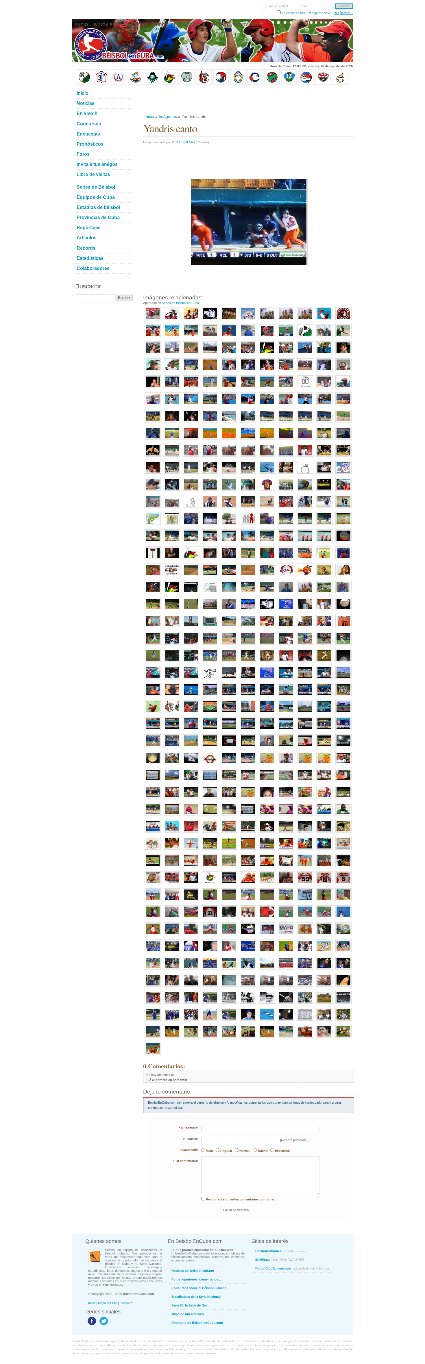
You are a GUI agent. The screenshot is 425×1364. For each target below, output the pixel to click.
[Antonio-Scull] (209, 1004)
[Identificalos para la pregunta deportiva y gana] (190, 764)
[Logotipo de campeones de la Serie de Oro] (305, 337)
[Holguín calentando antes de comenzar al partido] (248, 1038)
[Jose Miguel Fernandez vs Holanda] (190, 645)
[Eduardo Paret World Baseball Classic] (209, 662)
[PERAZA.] (209, 901)
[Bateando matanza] (171, 542)
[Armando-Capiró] (229, 1004)
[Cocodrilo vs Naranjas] (286, 1038)
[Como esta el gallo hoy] (209, 833)
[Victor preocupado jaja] (152, 696)
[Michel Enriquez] (171, 491)
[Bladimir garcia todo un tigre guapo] (190, 730)
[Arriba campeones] (324, 542)
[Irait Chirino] (171, 388)
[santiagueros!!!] (190, 320)
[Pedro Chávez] (267, 1004)
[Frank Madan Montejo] (209, 423)
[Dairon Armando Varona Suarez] (190, 423)
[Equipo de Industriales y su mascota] (305, 987)
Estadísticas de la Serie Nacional (196, 1296)
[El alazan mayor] (190, 337)
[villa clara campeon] (305, 867)
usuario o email (277, 6)
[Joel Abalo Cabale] (324, 371)
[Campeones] (190, 559)
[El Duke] (171, 1004)
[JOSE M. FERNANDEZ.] (229, 935)
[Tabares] (305, 1004)
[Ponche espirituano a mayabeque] (171, 474)
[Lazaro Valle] (190, 987)
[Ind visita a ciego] (229, 679)
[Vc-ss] (209, 576)
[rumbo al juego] (267, 627)
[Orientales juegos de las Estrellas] (286, 970)
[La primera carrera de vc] (286, 696)
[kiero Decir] (305, 474)
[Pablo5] (305, 508)
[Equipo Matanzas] (170, 84)
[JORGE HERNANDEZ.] (209, 935)
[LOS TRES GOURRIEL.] (229, 918)
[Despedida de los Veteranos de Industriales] (171, 1021)
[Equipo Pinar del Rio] (84, 84)
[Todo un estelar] (343, 952)
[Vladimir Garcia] (190, 457)
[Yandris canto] (324, 696)
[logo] (343, 320)
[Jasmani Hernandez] (286, 525)
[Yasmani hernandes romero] (152, 798)
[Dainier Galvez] (229, 491)
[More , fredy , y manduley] (190, 867)
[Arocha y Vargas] (152, 987)
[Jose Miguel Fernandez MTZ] (267, 645)
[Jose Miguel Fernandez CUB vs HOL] (324, 645)
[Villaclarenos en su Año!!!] (229, 320)
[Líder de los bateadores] (152, 679)
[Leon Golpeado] (267, 662)
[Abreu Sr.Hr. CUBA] (343, 645)
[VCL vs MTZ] (343, 1038)
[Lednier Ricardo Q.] (171, 405)
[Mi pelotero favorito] (324, 457)
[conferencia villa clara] (209, 867)
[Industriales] (209, 320)
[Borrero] (324, 730)
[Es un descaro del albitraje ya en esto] (324, 747)
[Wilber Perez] (152, 491)
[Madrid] (171, 508)
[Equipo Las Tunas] (272, 84)
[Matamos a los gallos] (305, 388)
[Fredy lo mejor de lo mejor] (229, 850)
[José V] (343, 423)
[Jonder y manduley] (267, 816)
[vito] (248, 491)
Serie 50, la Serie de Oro (189, 1305)
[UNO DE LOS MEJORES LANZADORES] (152, 1055)
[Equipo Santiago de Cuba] (323, 84)
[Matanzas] (229, 525)
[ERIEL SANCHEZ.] (343, 884)
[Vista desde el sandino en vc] (286, 730)
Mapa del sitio (107, 1303)
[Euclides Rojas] (343, 1021)
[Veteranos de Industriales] (305, 970)
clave (305, 6)
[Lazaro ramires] (209, 730)
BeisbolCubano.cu (281, 1251)
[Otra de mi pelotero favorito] (343, 457)
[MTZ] (248, 645)
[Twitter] (103, 1325)
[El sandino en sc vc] (343, 679)
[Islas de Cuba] (267, 1021)
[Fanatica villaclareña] (324, 1038)
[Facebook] (91, 1325)
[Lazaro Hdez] (171, 337)
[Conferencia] (248, 884)
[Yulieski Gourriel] (267, 337)
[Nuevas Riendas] (248, 320)
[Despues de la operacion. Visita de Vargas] (267, 320)
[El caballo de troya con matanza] (209, 542)
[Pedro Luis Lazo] (343, 337)
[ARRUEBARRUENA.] (190, 935)
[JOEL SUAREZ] (324, 662)
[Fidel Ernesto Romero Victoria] (305, 405)
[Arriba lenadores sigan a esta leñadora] (171, 525)
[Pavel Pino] (209, 440)
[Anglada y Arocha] (343, 970)
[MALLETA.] (286, 918)
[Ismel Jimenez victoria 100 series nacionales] (343, 474)
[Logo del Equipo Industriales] (190, 952)
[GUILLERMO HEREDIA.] (343, 918)
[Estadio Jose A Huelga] (229, 627)
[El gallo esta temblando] (305, 798)
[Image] (190, 354)
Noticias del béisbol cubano (192, 1270)
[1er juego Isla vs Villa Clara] (190, 491)
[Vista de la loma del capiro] (209, 696)
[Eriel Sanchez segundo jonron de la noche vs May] (324, 474)
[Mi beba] (267, 798)
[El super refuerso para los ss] (324, 833)
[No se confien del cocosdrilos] (229, 833)
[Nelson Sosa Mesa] (324, 405)
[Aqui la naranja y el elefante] (267, 764)
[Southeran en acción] (305, 354)
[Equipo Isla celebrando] (209, 491)
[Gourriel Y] (286, 371)
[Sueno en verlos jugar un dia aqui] (286, 713)
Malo (209, 1150)
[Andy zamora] (248, 730)
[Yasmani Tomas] (152, 1021)
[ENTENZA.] (152, 935)
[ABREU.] (267, 918)
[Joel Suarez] (209, 679)
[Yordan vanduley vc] (305, 781)
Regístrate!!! (343, 13)
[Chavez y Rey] (267, 952)
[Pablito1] (343, 508)
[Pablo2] (248, 508)
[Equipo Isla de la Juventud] (152, 84)
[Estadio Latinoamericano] (171, 952)
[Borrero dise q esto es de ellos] (305, 850)
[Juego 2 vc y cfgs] (229, 764)
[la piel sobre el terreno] (267, 593)
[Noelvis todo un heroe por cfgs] (343, 816)
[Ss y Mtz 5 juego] (286, 798)
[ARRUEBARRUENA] (324, 884)
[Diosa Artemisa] (171, 354)
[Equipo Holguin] (289, 84)
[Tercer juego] (190, 884)
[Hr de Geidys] (267, 1038)
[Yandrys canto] (171, 730)
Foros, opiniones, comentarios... (196, 1279)
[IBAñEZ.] (248, 901)
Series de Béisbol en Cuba (180, 303)
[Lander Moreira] (324, 354)
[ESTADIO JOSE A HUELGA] (305, 627)
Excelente (282, 1150)
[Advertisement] (248, 99)
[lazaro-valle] (190, 1021)
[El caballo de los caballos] (324, 850)
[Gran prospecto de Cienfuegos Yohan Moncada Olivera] (286, 337)
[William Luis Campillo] (229, 405)
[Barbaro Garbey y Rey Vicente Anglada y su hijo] (190, 1004)
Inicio (149, 116)
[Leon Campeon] (324, 627)
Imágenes (168, 116)
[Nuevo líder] (171, 679)
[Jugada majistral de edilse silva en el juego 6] (209, 816)
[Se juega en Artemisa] (152, 354)
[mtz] (267, 354)
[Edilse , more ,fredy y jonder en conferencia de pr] (152, 833)
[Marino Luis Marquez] (190, 405)
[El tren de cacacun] (171, 764)
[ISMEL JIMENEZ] (305, 884)
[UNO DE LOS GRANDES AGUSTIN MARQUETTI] (286, 627)
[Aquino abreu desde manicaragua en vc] (190, 781)
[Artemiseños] (152, 337)
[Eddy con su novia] (152, 388)
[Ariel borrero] (248, 696)
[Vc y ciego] (305, 713)
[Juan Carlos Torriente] (305, 440)
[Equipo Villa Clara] (204, 84)
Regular (226, 1150)
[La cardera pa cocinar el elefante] (152, 764)
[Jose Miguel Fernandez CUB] (286, 645)
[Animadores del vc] (171, 798)
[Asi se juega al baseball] (171, 970)
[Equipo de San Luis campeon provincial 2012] (324, 593)
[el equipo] (248, 525)
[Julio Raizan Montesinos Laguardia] (286, 1021)
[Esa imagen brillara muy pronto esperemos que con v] (286, 610)
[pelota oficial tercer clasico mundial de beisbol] (343, 610)
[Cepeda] (248, 474)
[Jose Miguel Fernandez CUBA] (190, 662)
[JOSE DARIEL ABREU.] (324, 918)
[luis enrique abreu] (190, 833)
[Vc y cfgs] (209, 747)
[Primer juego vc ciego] (209, 713)
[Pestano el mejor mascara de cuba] (305, 696)
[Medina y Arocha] (171, 987)
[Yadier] (324, 559)
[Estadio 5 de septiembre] (229, 816)
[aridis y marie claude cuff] (152, 474)
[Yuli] (152, 593)
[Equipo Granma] (306, 84)
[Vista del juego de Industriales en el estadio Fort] (324, 1004)
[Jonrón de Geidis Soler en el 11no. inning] (171, 1038)
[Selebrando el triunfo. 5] (229, 798)
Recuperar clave (319, 13)
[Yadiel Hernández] (171, 850)
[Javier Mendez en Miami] (248, 987)
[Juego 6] (343, 798)
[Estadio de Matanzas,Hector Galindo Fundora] (209, 371)
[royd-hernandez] (305, 457)
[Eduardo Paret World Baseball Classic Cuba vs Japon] (229, 662)
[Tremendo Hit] (171, 747)
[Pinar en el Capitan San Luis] (229, 867)
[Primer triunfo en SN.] (171, 440)
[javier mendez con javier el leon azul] (267, 525)
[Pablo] (190, 508)
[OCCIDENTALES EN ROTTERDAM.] (171, 901)
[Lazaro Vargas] (209, 593)
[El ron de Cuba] (286, 474)
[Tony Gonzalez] (267, 987)
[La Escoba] (343, 987)
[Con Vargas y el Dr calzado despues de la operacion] (305, 593)
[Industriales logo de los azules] (248, 952)
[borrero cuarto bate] (343, 867)
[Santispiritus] (324, 423)
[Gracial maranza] (152, 542)
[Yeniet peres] (343, 713)
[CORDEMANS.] (171, 935)
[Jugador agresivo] (324, 952)
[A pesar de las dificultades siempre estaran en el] (267, 610)
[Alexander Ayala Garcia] (171, 423)
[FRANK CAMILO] (324, 901)
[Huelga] (229, 474)
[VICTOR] (229, 371)
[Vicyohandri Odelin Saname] (343, 388)
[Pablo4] (286, 508)
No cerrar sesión (293, 13)
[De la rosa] (305, 525)
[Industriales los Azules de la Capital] (152, 952)
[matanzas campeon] (171, 833)
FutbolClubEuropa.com (292, 1268)
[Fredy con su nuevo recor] (286, 850)
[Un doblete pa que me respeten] (190, 747)
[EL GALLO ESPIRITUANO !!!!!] (305, 662)
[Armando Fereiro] (324, 987)
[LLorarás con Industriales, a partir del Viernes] (152, 525)
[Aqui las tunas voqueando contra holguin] (171, 457)
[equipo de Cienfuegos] (286, 491)
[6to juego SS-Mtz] (248, 833)
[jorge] (343, 440)
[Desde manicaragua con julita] (343, 764)
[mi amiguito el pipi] (343, 833)
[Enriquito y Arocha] (324, 970)
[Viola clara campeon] (324, 525)
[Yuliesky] (209, 474)
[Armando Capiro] (209, 987)
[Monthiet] (190, 970)
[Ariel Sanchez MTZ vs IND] (229, 645)
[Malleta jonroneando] (286, 952)
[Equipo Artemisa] (118, 84)
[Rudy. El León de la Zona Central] (152, 1038)
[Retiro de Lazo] (324, 337)
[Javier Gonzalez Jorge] (305, 610)
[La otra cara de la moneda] (305, 423)
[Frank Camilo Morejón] (209, 388)
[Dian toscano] (248, 542)
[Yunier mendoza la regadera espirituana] (190, 474)
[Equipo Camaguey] (255, 84)
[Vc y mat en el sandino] (286, 679)
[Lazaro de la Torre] (248, 1004)
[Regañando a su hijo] (171, 696)
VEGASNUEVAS (183, 142)
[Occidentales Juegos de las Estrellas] (267, 970)
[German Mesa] (209, 1021)
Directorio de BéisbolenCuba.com (197, 1322)
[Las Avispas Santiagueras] (171, 320)
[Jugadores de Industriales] (286, 559)
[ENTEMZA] (286, 901)
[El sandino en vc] (171, 781)
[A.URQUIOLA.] (152, 918)
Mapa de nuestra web (187, 1314)
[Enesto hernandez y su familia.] (209, 559)
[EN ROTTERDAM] (171, 918)
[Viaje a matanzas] (248, 354)
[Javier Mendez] (209, 952)
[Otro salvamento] (152, 320)
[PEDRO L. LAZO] (305, 935)
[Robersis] (248, 337)
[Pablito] (229, 508)
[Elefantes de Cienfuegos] (305, 491)
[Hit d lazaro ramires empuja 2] (229, 730)
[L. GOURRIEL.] (248, 918)
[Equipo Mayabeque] (135, 84)
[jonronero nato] (229, 970)
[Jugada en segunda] (267, 388)
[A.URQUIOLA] (343, 901)
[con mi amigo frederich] (152, 627)
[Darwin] (209, 970)
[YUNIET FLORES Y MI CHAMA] (209, 457)
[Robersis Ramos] (229, 337)
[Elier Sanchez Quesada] (267, 405)
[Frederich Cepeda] (190, 610)
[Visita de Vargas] (305, 320)
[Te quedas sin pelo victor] (229, 542)
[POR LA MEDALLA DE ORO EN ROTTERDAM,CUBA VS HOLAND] (267, 901)
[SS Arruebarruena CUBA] (152, 662)
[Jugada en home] (248, 388)
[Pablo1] (209, 508)
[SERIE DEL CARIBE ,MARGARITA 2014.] (343, 935)
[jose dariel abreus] (248, 559)
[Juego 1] (209, 850)
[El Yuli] (267, 371)
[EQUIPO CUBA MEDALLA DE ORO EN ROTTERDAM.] (190, 918)
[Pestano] (152, 730)
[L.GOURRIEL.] (305, 901)
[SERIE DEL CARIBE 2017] (248, 935)
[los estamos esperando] (152, 850)
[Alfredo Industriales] (343, 593)
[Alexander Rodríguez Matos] (171, 371)
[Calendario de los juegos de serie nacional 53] (305, 1021)
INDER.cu (279, 1259)
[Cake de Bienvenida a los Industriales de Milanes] (229, 987)
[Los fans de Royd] (229, 457)
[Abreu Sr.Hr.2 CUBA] (171, 662)
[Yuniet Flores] (190, 388)
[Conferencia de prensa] (324, 816)
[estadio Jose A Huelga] (190, 627)
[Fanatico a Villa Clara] (305, 1038)
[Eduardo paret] (324, 713)
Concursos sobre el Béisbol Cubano (199, 1288)
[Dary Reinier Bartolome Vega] (343, 405)
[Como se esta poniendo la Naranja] (343, 542)
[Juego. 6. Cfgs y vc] (152, 816)
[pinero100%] (343, 371)
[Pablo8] (324, 508)
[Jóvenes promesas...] (343, 696)
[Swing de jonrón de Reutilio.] (152, 508)
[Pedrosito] (324, 320)
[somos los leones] (229, 610)
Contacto (126, 1303)
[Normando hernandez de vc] (209, 798)
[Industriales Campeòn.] (152, 747)
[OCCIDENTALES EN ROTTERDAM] (152, 901)
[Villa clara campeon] (343, 525)
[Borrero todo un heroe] (286, 816)
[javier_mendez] (248, 1021)
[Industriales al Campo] (248, 440)
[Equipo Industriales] (101, 84)
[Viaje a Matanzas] (229, 354)
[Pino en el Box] (267, 440)
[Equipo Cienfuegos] (187, 84)
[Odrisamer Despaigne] (229, 952)
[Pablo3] (267, 508)
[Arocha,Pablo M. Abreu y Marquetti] (324, 1021)
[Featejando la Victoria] (305, 542)
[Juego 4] (248, 781)
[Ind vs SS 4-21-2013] (248, 610)
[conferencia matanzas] (171, 867)
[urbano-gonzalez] (286, 1004)
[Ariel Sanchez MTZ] (209, 645)
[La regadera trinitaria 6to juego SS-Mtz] (267, 833)
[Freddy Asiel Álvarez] (229, 388)
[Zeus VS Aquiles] (267, 559)
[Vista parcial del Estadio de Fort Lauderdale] (343, 1004)
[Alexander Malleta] (286, 388)
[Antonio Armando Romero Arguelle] (152, 440)
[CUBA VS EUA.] (286, 935)
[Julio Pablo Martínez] (152, 371)
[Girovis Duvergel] (190, 371)
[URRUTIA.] (267, 935)
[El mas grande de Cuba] (305, 559)
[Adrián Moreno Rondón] (286, 764)
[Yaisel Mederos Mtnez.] (152, 423)
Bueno (263, 1150)
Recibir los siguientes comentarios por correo (241, 1199)
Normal (244, 1150)
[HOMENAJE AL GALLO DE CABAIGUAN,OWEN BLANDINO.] (324, 935)
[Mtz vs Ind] (305, 645)
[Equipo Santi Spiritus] (221, 84)
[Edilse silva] (229, 696)
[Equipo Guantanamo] (340, 84)
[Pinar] (324, 440)
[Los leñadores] (209, 337)
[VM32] (209, 918)
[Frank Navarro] (343, 354)
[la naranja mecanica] (305, 576)
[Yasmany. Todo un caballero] (305, 952)
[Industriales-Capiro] (152, 1004)
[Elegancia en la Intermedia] (152, 970)
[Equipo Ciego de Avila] (238, 84)
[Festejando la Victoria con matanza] (286, 542)
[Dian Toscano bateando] (267, 542)
